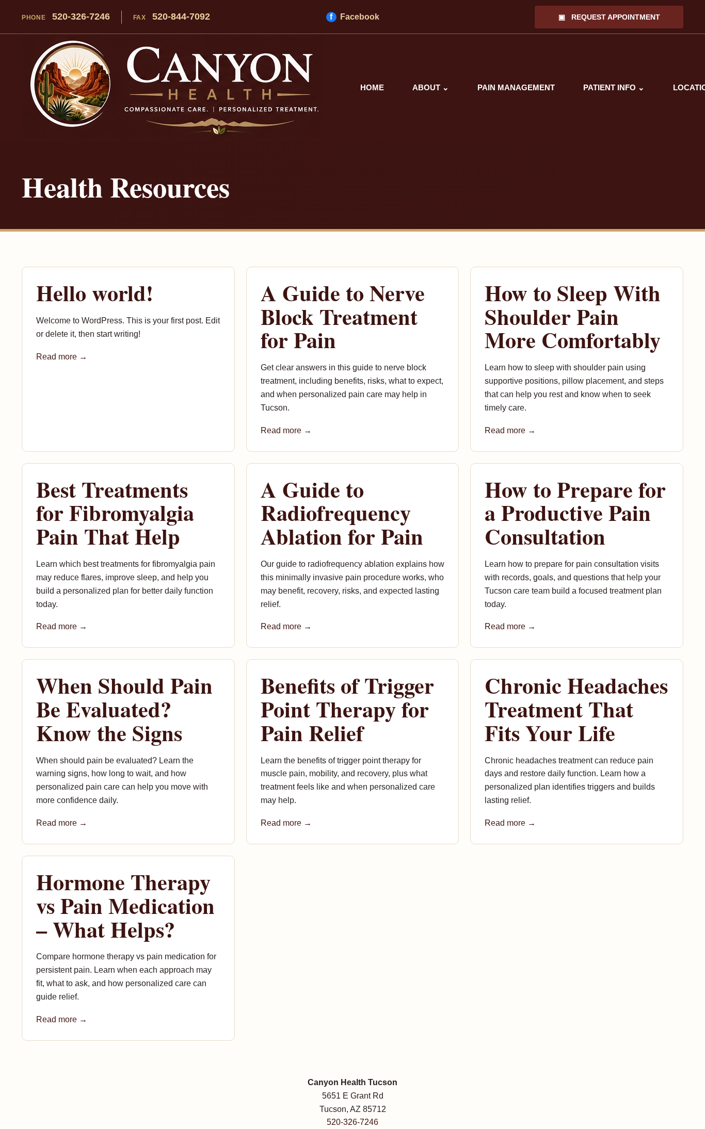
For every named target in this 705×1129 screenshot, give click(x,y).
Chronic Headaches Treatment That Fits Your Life (576, 708)
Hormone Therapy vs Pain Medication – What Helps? (125, 905)
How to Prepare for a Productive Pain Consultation (575, 512)
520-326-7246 (66, 16)
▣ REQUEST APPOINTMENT (609, 17)
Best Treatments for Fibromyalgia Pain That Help (115, 512)
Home (372, 87)
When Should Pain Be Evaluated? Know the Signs (124, 708)
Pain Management (516, 87)
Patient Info (614, 87)
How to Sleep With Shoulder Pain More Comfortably (573, 316)
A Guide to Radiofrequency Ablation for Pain (342, 512)
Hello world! (94, 292)
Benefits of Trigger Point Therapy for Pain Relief (347, 708)
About (430, 87)
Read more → (61, 356)
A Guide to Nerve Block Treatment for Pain (343, 316)
